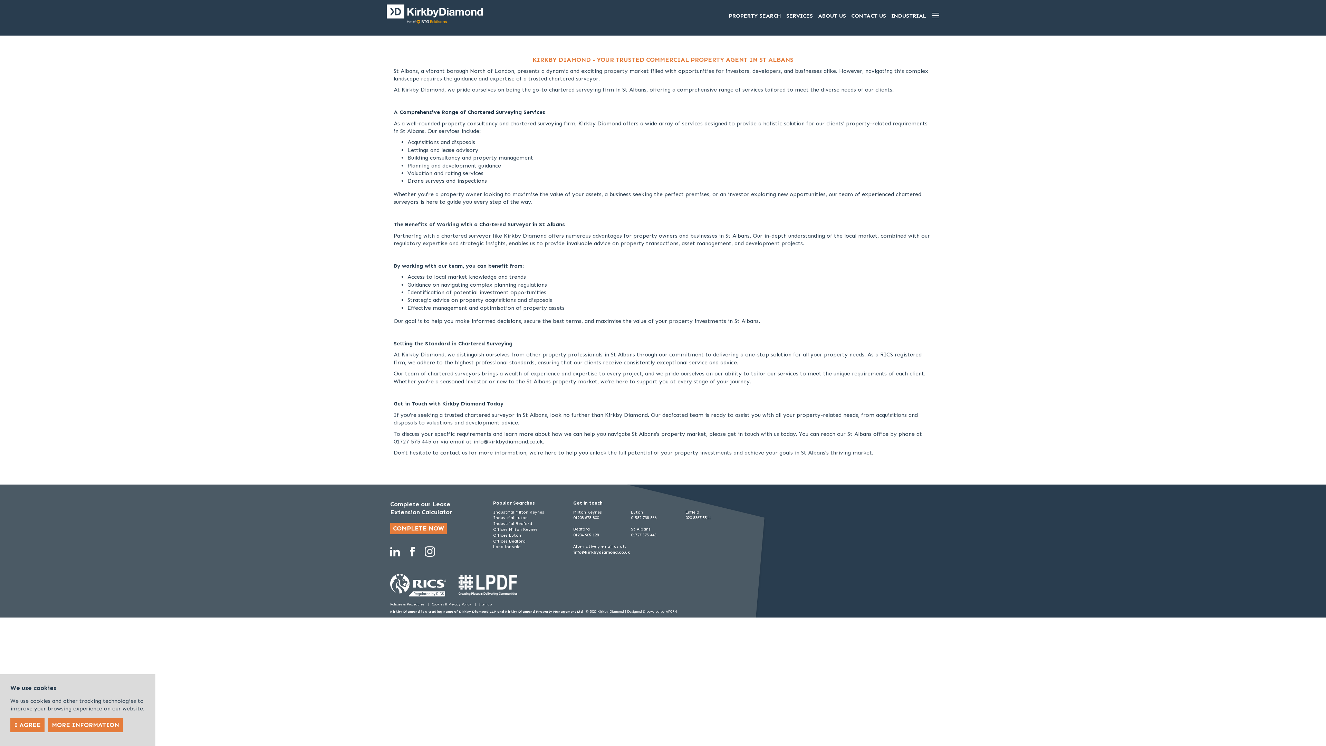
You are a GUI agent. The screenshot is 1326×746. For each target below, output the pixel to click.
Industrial (908, 15)
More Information (85, 725)
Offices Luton (507, 535)
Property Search (755, 15)
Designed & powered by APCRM (652, 612)
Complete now (418, 528)
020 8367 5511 (698, 517)
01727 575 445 (643, 535)
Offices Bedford (509, 541)
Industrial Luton (510, 517)
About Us (832, 15)
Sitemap (485, 604)
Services (799, 15)
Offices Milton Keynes (515, 529)
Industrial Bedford (512, 523)
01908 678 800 (586, 517)
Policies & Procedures (407, 604)
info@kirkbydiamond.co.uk (601, 552)
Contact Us (868, 15)
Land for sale (506, 546)
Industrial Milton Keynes (518, 512)
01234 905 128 (586, 535)
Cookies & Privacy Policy (452, 604)
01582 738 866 (643, 517)
